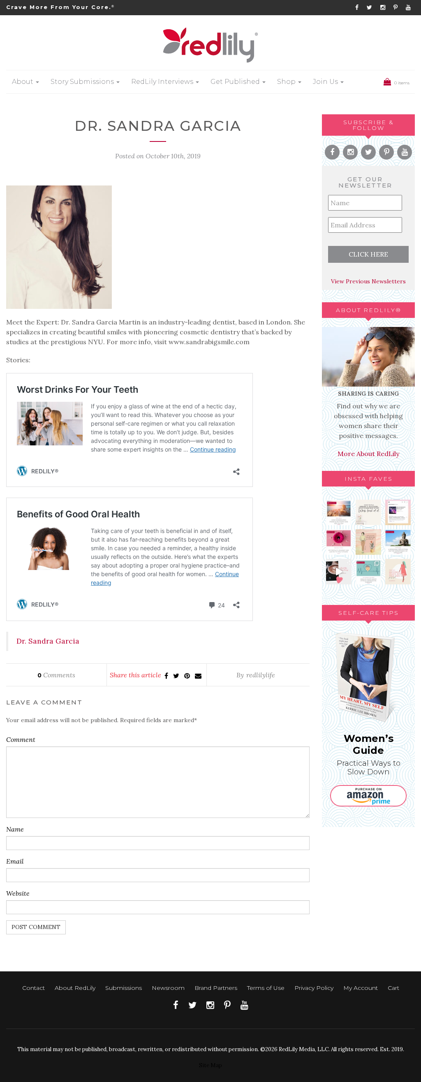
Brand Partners (215, 988)
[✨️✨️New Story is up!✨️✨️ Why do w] (339, 512)
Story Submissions (83, 82)
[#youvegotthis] (368, 512)
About (23, 82)
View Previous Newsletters (368, 281)
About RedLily (75, 988)
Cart (393, 988)
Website (18, 893)
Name (15, 829)
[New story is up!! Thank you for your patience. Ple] (368, 571)
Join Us (326, 82)
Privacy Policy (313, 988)
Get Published (235, 82)
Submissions (123, 988)
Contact (33, 988)
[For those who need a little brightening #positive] (368, 542)
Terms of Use (266, 988)
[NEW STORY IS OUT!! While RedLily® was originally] (398, 542)
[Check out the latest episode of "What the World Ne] (398, 512)
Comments (56, 675)
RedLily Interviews (163, 82)
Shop (287, 82)
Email (15, 861)
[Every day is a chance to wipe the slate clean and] (339, 571)
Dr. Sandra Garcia (47, 641)
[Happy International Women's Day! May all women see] (398, 571)
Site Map (210, 1065)
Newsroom (168, 988)
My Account (360, 988)
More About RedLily (368, 453)
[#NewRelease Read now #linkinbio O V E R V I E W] (339, 542)
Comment (20, 739)
